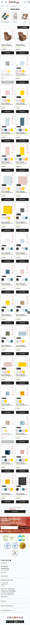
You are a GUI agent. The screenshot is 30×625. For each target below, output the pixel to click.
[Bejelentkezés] (25, 2)
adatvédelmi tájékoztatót (15, 531)
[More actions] (28, 312)
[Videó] (13, 38)
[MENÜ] (2, 2)
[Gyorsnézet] (13, 34)
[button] (28, 2)
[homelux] (14, 2)
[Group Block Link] (5, 17)
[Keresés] (6, 2)
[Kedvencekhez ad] (13, 31)
